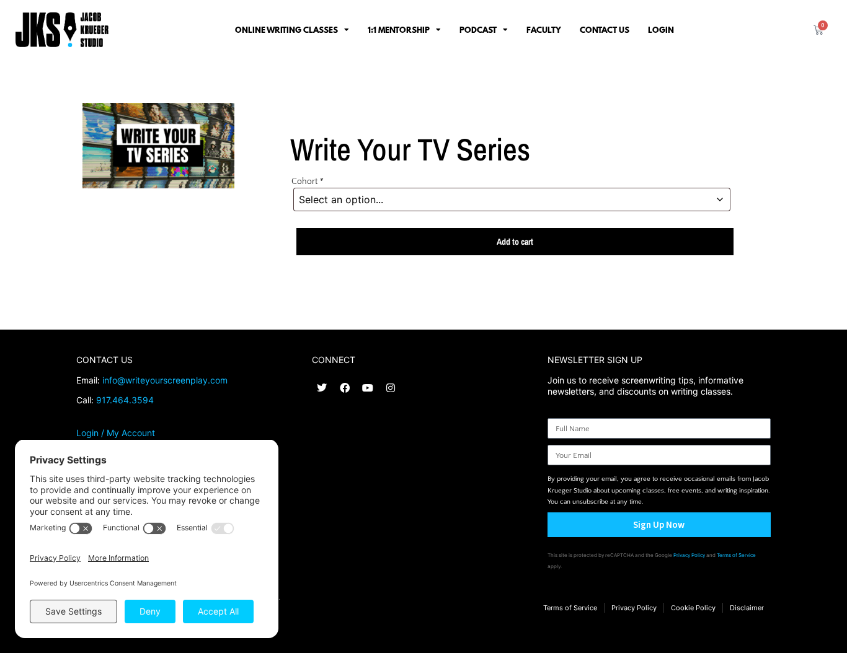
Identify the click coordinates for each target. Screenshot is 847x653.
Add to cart (515, 241)
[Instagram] (391, 388)
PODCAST (478, 29)
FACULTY (543, 29)
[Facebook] (345, 388)
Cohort (307, 181)
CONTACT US (604, 29)
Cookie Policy (693, 607)
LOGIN (661, 29)
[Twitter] (322, 388)
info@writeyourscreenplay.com (165, 380)
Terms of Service (736, 555)
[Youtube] (368, 388)
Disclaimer (747, 607)
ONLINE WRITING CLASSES (286, 29)
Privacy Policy (689, 555)
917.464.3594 (125, 400)
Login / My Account (115, 432)
